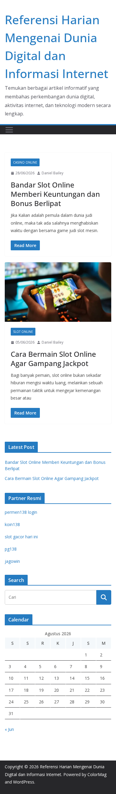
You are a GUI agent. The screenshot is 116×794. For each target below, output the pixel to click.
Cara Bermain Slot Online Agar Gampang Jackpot (53, 358)
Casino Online (25, 162)
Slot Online (23, 332)
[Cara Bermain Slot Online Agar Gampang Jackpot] (58, 292)
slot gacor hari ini (21, 537)
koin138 (12, 524)
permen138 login (21, 512)
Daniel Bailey (52, 173)
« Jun (9, 729)
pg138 (11, 549)
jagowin (12, 561)
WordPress (23, 782)
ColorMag (96, 774)
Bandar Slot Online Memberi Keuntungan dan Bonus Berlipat (55, 194)
